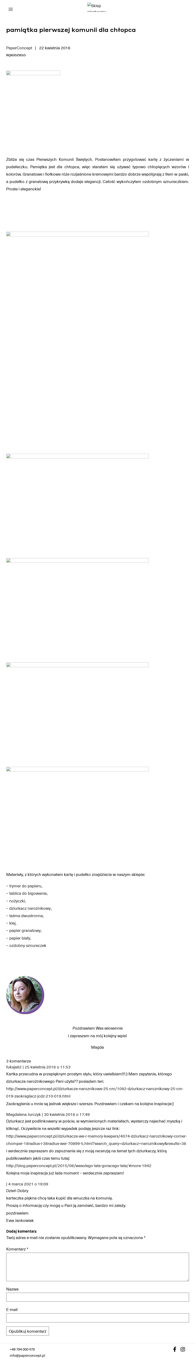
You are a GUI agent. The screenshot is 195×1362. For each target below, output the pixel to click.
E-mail (12, 1309)
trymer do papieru (25, 886)
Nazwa (12, 1289)
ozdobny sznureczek (27, 945)
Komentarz (17, 1249)
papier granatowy (25, 930)
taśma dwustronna (26, 915)
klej (12, 923)
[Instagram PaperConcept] (182, 1349)
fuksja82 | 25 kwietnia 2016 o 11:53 (38, 1067)
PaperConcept (19, 48)
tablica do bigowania (28, 893)
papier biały (19, 938)
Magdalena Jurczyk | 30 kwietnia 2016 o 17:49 (48, 1114)
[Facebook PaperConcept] (174, 1349)
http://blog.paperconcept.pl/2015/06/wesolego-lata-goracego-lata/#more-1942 (78, 1165)
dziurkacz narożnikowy (30, 908)
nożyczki (17, 901)
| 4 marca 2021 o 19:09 (27, 1184)
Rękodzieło (16, 55)
